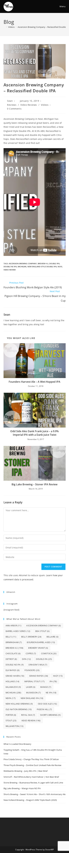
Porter (11, 715)
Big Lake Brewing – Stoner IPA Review (34, 484)
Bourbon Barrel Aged (41, 642)
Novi (60, 266)
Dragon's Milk (38, 664)
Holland (12, 681)
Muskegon (33, 692)
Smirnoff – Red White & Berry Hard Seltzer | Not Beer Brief (31, 776)
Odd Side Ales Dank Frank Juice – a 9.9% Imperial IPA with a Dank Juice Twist (34, 432)
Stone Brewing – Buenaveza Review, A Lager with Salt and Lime (33, 782)
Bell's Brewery (31, 636)
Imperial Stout (34, 681)
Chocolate (13, 653)
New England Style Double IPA (42, 266)
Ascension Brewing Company (23, 263)
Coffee (31, 653)
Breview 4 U (43, 263)
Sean (10, 100)
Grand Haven (15, 676)
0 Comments (14, 108)
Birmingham (14, 642)
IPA (53, 681)
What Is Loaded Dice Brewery (17, 744)
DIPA (26, 659)
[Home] (4, 27)
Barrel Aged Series (18, 631)
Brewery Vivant (38, 648)
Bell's (11, 636)
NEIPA (11, 698)
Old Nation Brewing (19, 709)
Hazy (58, 676)
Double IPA (54, 263)
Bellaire (53, 636)
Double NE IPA (10, 266)
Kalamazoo (13, 687)
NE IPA (51, 692)
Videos (45, 104)
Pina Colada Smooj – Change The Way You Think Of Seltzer (31, 759)
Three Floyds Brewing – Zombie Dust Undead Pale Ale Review (32, 765)
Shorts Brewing (50, 715)
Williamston (14, 726)
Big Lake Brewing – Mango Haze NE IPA (22, 788)
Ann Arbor (14, 625)
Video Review (10, 270)
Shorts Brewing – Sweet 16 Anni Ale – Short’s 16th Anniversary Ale (34, 794)
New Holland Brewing (19, 703)
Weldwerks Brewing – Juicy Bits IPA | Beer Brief (25, 771)
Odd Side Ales (47, 703)
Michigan (22, 266)
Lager (30, 687)
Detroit (11, 659)
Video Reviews (28, 104)
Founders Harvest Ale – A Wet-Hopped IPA (34, 381)
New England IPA (32, 698)
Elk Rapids (13, 670)
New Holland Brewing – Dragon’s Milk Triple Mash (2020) (30, 800)
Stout (11, 720)
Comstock (48, 653)
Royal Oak (28, 715)
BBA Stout (42, 631)
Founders (32, 670)
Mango (45, 687)
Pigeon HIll (44, 709)
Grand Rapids (38, 676)
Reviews (11, 104)
